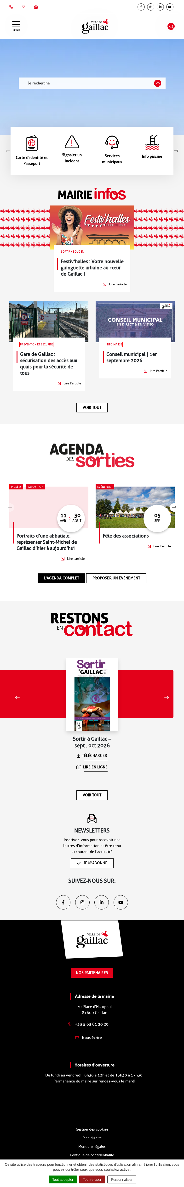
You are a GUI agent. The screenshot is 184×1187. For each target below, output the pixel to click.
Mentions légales (92, 1146)
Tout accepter (62, 1179)
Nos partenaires (92, 973)
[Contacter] (24, 7)
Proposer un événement (116, 578)
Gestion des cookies (92, 1129)
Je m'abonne (95, 863)
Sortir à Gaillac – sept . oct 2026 (92, 742)
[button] (176, 150)
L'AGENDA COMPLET (61, 578)
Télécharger (94, 755)
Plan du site (92, 1138)
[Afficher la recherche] (171, 26)
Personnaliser (121, 1179)
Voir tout (92, 407)
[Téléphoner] (12, 7)
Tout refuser (92, 1179)
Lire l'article (118, 284)
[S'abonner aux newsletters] (37, 7)
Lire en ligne (95, 767)
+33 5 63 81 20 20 (91, 1024)
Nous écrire (91, 1037)
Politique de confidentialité (92, 1155)
